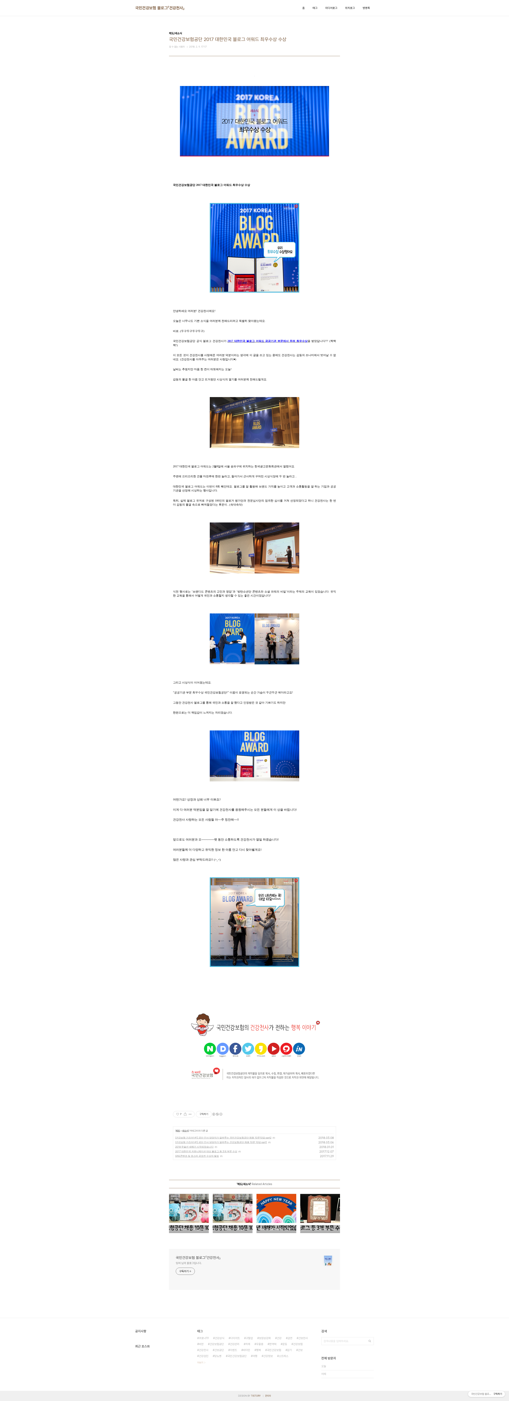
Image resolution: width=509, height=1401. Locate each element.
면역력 (272, 1344)
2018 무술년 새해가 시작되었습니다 (194, 1146)
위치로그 (350, 8)
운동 (284, 1344)
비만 (201, 1344)
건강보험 (298, 1344)
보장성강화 (265, 1338)
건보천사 (303, 1338)
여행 (255, 1356)
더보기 (200, 1362)
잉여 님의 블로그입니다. (189, 1263)
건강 (279, 1338)
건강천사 (203, 1350)
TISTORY (256, 1395)
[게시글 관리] (190, 1114)
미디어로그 (331, 8)
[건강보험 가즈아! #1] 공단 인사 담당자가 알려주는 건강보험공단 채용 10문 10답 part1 (221, 1142)
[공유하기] (185, 1114)
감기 (289, 1350)
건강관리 (234, 1344)
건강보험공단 (217, 1344)
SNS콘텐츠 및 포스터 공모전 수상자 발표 (197, 1155)
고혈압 (249, 1338)
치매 (247, 1344)
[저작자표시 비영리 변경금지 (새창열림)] (217, 1114)
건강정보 (268, 1356)
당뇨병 (217, 1356)
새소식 (185, 1130)
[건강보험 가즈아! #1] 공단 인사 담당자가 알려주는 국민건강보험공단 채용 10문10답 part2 (223, 1137)
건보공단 (219, 1350)
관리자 (268, 1395)
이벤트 (233, 1350)
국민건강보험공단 (237, 1356)
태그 (315, 8)
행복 (258, 1350)
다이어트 (235, 1338)
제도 (178, 1130)
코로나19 (204, 1338)
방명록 (366, 8)
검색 (370, 1341)
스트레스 (283, 1356)
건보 (300, 1350)
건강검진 (203, 1356)
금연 (290, 1338)
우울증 (259, 1344)
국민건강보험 (274, 1350)
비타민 (246, 1350)
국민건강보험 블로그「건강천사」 (160, 8)
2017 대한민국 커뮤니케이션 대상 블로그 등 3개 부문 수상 (206, 1151)
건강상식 (219, 1338)
